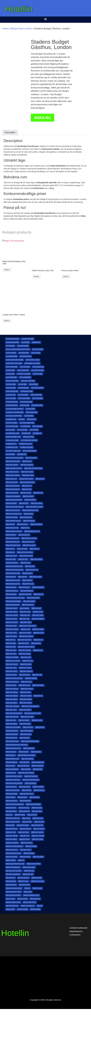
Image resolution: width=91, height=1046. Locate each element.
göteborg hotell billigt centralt (13, 436)
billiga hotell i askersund (12, 716)
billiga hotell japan (24, 608)
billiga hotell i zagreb (25, 611)
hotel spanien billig (25, 426)
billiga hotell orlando (22, 548)
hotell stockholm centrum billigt (14, 363)
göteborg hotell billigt (28, 436)
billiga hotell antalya (37, 807)
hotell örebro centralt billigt (23, 373)
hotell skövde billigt (25, 366)
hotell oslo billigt (10, 373)
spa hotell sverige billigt (27, 338)
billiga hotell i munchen (11, 664)
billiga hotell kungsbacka (27, 590)
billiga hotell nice (10, 552)
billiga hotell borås (26, 790)
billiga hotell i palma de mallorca (26, 646)
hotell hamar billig (24, 405)
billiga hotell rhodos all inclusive (14, 531)
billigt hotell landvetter (31, 457)
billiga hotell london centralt (13, 580)
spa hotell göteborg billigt (12, 342)
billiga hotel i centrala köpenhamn (14, 846)
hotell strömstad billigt (25, 356)
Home (5, 28)
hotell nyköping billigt (11, 377)
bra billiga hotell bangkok (26, 447)
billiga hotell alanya (37, 811)
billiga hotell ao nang (24, 807)
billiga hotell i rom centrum (24, 639)
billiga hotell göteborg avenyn (13, 748)
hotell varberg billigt (11, 352)
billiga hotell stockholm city (13, 510)
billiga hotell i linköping (30, 678)
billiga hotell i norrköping (12, 657)
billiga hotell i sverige (11, 625)
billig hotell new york (28, 874)
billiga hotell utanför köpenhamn (14, 499)
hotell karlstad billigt (23, 394)
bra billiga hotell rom (11, 443)
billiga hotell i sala (10, 639)
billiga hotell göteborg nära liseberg (29, 741)
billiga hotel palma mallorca (13, 821)
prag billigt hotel (36, 342)
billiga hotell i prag (36, 643)
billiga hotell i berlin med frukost (14, 713)
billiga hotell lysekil (10, 576)
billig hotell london (10, 877)
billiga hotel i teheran (23, 832)
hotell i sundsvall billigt (24, 398)
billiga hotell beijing (34, 797)
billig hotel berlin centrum (29, 902)
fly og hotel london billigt (12, 440)
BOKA (7, 270)
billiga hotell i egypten (11, 702)
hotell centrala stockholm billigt (13, 415)
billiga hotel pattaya (38, 818)
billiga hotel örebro (27, 821)
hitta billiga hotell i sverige (12, 433)
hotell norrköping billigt (25, 377)
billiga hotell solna (28, 513)
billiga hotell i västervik (11, 615)
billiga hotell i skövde (11, 632)
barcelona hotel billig (22, 909)
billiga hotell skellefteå (29, 520)
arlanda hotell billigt (35, 909)
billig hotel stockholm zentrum (13, 891)
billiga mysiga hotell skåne (12, 485)
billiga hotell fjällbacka (11, 762)
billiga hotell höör (40, 727)
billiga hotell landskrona (12, 590)
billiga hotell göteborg (29, 748)
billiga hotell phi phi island (12, 538)
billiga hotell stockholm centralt (30, 510)
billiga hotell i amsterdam (27, 716)
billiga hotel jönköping (25, 828)
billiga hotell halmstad (11, 737)
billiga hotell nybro (34, 548)
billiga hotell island (36, 608)
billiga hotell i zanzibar (11, 611)
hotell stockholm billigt (11, 366)
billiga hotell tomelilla (11, 503)
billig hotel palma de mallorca (13, 895)
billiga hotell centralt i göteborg (26, 772)
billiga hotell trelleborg (30, 499)
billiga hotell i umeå (24, 618)
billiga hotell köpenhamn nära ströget (15, 597)
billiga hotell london (27, 580)
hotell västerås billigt (38, 349)
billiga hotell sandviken (36, 524)
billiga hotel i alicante (25, 849)
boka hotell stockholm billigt (13, 450)
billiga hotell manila (25, 562)
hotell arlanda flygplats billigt (27, 422)
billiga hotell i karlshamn (27, 688)
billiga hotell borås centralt (12, 790)
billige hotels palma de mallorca (14, 468)
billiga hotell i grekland (11, 699)
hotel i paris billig (10, 429)
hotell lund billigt (22, 384)
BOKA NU (42, 118)
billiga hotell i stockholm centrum (28, 625)
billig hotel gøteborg (35, 898)
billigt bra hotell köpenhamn (13, 461)
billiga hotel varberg (20, 814)
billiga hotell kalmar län (27, 604)
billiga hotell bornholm (24, 786)
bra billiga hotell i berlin (11, 447)
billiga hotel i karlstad (11, 839)
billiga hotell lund (22, 576)
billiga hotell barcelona (11, 800)
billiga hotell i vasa (25, 615)
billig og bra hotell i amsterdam (13, 870)
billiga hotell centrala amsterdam (14, 783)
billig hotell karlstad (36, 877)
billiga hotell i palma (11, 650)
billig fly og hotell (10, 909)
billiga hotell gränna (24, 737)
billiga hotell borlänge (38, 786)
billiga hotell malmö (27, 573)
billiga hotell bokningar (11, 793)
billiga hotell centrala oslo (31, 776)
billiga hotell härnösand (11, 734)
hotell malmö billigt (10, 384)
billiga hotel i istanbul (37, 839)
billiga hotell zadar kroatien (12, 489)
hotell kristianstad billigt (37, 387)
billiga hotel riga (26, 818)
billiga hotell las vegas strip (13, 583)
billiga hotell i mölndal (25, 664)
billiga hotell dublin (25, 769)
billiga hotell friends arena (12, 758)
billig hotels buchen (29, 870)
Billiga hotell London (21, 28)
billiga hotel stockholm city (12, 818)
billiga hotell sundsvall (36, 503)
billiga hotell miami (23, 559)
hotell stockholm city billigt (32, 359)
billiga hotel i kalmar (24, 839)
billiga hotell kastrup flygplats (13, 601)
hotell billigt (21, 419)
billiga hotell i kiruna (11, 685)
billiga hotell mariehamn (12, 562)
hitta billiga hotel (37, 433)
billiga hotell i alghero (24, 720)
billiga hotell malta (29, 566)
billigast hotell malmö (11, 478)
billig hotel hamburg (22, 898)
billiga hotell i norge (25, 657)
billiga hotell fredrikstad (27, 758)
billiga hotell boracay (39, 790)
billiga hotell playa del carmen (32, 531)
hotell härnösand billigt (11, 405)
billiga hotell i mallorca (11, 671)
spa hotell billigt (25, 342)
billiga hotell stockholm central (13, 513)
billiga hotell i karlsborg (11, 692)
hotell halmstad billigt (37, 405)
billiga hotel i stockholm (37, 832)
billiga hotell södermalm (26, 517)
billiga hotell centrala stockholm (14, 776)
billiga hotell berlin (10, 797)
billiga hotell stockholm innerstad (34, 506)
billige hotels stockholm (12, 464)
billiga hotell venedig (26, 492)
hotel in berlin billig (37, 426)
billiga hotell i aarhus (37, 720)
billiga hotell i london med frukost (14, 678)
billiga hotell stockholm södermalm (14, 506)
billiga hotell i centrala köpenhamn (30, 706)
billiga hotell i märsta (11, 667)
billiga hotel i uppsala (39, 828)
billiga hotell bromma (11, 786)
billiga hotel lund (10, 825)
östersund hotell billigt (23, 345)
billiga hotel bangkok (38, 856)
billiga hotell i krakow (26, 681)
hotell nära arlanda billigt (12, 380)
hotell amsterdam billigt (12, 426)
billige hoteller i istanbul (27, 471)
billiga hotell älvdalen (11, 811)
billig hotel (39, 905)
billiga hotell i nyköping (24, 653)
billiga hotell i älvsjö (11, 720)
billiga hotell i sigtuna (11, 636)
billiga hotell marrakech (36, 559)
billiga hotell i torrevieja (11, 622)
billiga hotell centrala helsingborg (31, 779)
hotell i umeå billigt (10, 398)
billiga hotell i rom (38, 639)
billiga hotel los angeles (23, 825)
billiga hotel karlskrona (11, 828)
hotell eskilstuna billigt (31, 412)
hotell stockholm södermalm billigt (14, 359)
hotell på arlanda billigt (23, 370)
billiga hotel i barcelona (11, 849)
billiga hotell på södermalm (12, 541)
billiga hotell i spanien (38, 629)
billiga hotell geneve (11, 751)
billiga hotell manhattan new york (14, 566)
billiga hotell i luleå (37, 674)
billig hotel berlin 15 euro (12, 905)
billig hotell (27, 888)
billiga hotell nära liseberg (26, 555)
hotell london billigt (10, 387)
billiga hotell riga (25, 527)
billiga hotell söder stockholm (13, 520)
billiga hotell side (10, 524)
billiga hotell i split (25, 629)
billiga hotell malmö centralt (13, 573)
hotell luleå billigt (33, 384)
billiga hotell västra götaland (13, 496)
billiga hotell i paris (10, 646)
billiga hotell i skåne (38, 632)
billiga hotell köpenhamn (33, 597)
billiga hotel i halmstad (26, 842)
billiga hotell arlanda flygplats (33, 804)
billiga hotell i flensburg (25, 699)
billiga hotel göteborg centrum (13, 853)
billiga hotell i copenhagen (12, 706)
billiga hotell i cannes (11, 709)
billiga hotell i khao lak (24, 685)
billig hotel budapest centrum (13, 902)
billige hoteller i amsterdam (12, 475)
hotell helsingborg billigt (26, 401)
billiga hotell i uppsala (11, 618)
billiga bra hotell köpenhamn (13, 867)
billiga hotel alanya (10, 860)
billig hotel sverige (37, 888)
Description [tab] (10, 132)
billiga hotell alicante (24, 811)
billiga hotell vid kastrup (12, 492)
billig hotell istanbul (11, 881)
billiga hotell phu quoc (24, 534)
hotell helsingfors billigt (11, 401)
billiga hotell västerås (28, 496)
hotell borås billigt (29, 415)
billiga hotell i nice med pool (13, 660)
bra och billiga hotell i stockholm (29, 440)
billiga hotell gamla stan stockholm (26, 755)
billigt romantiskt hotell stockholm (14, 457)
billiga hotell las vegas (28, 583)
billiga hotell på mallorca (28, 541)
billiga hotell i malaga (11, 674)
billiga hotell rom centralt (12, 527)
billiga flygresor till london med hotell (15, 863)
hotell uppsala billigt (23, 352)
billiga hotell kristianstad (25, 594)
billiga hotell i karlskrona (12, 688)
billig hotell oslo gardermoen (13, 874)
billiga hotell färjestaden (37, 762)
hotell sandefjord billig (38, 366)
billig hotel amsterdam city (27, 905)
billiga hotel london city (37, 825)
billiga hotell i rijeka (11, 643)
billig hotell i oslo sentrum (37, 881)
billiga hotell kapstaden (29, 601)
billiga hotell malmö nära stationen (14, 569)
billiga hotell (9, 814)
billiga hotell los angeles (35, 576)
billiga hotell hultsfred (25, 723)
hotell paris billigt (10, 370)
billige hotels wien (27, 461)
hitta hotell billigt (34, 429)
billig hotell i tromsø (23, 881)
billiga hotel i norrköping (37, 835)
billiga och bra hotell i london (27, 482)
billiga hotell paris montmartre (29, 538)
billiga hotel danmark (25, 856)
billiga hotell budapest (30, 783)
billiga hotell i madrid (25, 674)
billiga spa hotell (40, 478)
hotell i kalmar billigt (37, 398)
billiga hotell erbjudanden (12, 769)
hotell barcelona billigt (11, 422)
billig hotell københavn (23, 877)
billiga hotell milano (11, 559)
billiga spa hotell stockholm (26, 478)
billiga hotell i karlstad (38, 685)
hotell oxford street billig (37, 370)
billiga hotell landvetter (38, 587)
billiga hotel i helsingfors (12, 842)
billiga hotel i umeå (10, 832)
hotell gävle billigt (30, 408)
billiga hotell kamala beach (12, 604)
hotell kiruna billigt (10, 394)
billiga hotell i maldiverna (26, 671)
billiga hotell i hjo (38, 695)
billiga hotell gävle (10, 755)
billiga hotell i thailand (25, 622)
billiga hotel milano (39, 821)
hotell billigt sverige (11, 419)
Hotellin (19, 9)
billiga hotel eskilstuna (11, 856)
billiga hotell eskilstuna (37, 765)
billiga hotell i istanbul (26, 695)
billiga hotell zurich (26, 485)
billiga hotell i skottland (25, 632)
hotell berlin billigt (31, 419)
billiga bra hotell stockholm (33, 863)
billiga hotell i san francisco (26, 636)
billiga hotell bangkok (25, 800)
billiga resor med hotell (11, 482)
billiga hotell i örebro (11, 653)
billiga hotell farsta (24, 762)
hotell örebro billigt (37, 373)
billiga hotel (21, 860)
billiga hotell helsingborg (26, 730)
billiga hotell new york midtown (24, 552)
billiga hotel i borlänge (31, 846)
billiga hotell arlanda (11, 807)
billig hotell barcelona (24, 884)
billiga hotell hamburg (25, 734)
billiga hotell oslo (10, 548)
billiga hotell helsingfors (12, 730)
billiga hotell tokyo (23, 503)
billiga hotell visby (26, 489)
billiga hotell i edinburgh (25, 702)
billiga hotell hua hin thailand (13, 727)
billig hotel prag (27, 891)
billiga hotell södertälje (11, 517)
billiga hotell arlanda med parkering (14, 804)
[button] (46, 19)
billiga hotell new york (11, 555)
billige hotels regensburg (27, 464)
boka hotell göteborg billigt (29, 450)
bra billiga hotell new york (25, 443)
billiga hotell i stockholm (12, 629)
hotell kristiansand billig (12, 391)
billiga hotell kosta (38, 594)
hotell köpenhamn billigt (26, 391)
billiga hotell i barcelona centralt (32, 713)
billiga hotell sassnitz (22, 524)
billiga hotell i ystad (38, 611)
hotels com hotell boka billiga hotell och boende (18, 349)
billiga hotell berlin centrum (26, 793)
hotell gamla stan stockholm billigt (14, 412)
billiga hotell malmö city (32, 569)
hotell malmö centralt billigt (27, 380)
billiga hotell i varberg (38, 615)
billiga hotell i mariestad (25, 667)
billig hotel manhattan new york (31, 895)
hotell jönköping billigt (36, 394)
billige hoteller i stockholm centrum (33, 468)
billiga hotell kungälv (11, 594)
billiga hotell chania (11, 772)
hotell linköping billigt (23, 387)
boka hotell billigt (10, 454)
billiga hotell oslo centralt (29, 545)
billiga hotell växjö (38, 492)
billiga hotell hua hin (28, 727)
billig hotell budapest (11, 884)
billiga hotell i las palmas (12, 681)
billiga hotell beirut (22, 797)
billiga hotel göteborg (29, 853)
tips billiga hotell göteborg (12, 338)
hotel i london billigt (22, 429)
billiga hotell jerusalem (11, 608)
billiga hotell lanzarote (24, 587)
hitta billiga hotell (26, 433)
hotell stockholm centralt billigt (32, 363)
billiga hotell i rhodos (24, 643)
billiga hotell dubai (37, 769)
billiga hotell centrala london (13, 779)
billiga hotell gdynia (23, 751)
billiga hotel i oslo (24, 835)
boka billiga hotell (22, 454)
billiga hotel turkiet (32, 814)
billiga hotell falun (10, 765)
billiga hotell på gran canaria (13, 545)
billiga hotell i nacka (27, 660)
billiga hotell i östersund (24, 650)
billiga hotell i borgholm (25, 709)
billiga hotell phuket (11, 534)
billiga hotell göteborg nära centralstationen (16, 744)
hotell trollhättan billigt (11, 356)
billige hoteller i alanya (28, 475)
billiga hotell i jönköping (12, 695)
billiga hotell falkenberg (23, 765)
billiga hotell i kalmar (25, 692)
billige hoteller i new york (12, 471)
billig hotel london (10, 898)
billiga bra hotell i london (29, 867)
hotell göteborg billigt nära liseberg (14, 408)
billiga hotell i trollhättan (38, 618)
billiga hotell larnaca (11, 587)
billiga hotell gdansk (36, 751)
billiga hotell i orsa (38, 650)
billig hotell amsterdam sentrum (14, 888)
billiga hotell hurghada (11, 723)
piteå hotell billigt (10, 345)
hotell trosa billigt (36, 352)
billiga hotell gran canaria (12, 741)
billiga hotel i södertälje (11, 835)
